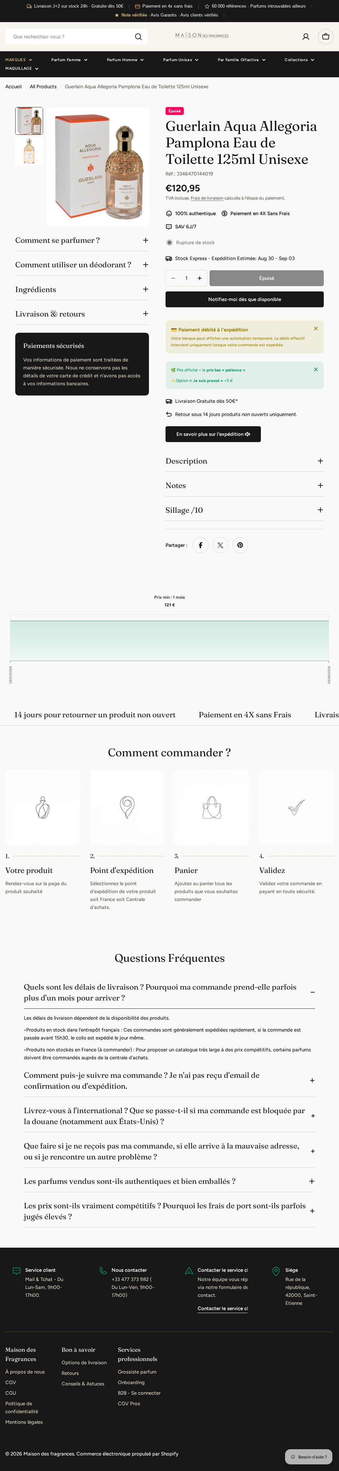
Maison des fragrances (49, 1454)
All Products (43, 87)
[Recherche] (138, 37)
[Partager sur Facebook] (201, 545)
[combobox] (76, 37)
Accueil (13, 87)
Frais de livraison (207, 198)
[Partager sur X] (220, 545)
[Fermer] (316, 328)
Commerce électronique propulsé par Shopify (127, 1454)
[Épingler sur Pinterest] (240, 545)
